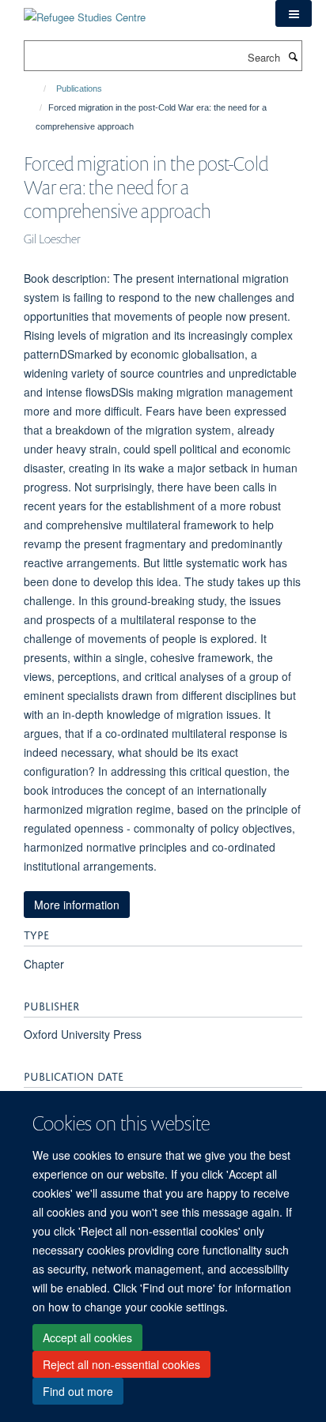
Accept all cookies (87, 1337)
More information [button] (76, 904)
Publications (79, 88)
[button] (293, 13)
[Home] (38, 88)
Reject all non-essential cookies (121, 1364)
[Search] (292, 56)
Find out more (78, 1391)
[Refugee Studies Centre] (85, 11)
